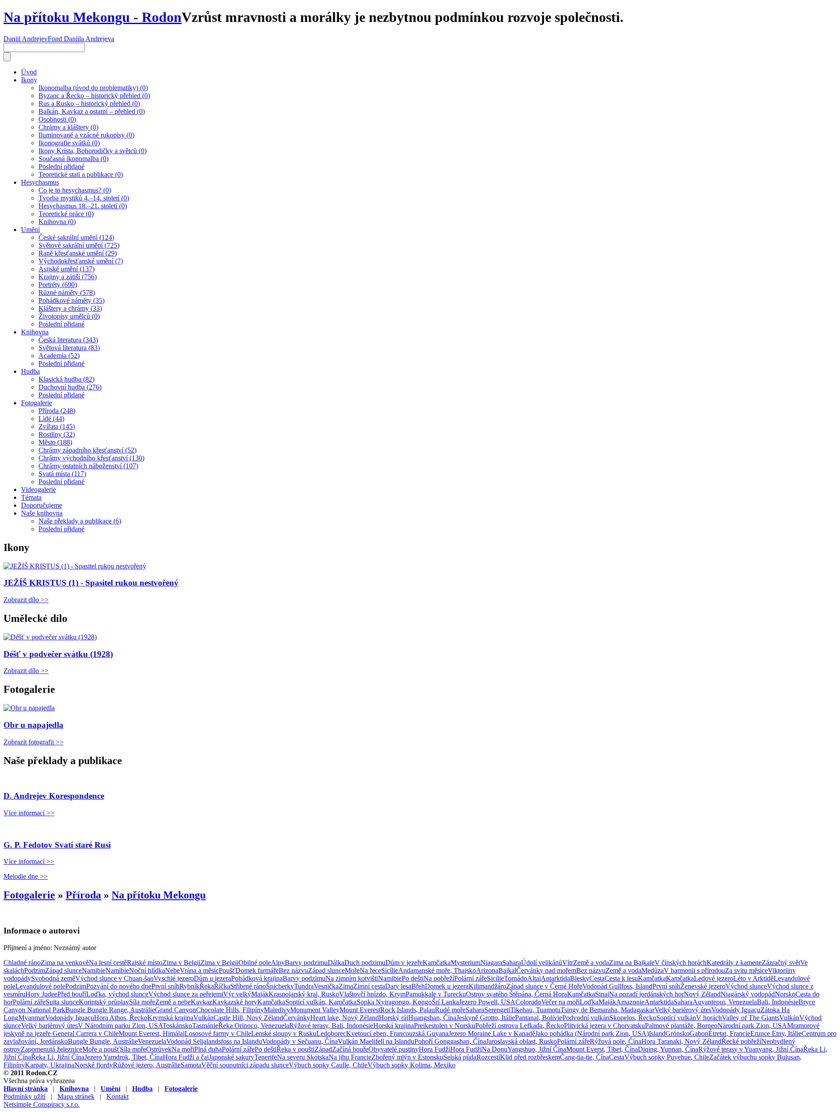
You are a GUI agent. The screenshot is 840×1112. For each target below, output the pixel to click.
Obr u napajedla (33, 725)
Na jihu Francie (350, 1057)
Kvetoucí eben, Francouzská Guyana (397, 1033)
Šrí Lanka (445, 1002)
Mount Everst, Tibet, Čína (602, 1049)
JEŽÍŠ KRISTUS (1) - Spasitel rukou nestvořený (91, 582)
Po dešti (413, 978)
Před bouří (71, 994)
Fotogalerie (36, 403)
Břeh (418, 986)
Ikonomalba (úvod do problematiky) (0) (93, 87)
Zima (346, 986)
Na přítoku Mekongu (159, 895)
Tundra (304, 986)
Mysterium (465, 962)
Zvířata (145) (56, 426)
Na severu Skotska (303, 1057)
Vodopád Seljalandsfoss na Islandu (214, 1041)
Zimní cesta (369, 986)
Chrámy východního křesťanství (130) (91, 458)
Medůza (652, 970)
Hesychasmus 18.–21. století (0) (82, 206)
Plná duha (208, 1049)
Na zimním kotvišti (352, 978)
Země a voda (591, 962)
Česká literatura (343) (68, 340)
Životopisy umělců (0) (69, 316)
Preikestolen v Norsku (444, 1025)
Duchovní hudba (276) (70, 387)
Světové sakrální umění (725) (78, 245)
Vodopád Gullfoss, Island (617, 986)
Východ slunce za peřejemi (185, 994)
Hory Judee (41, 994)
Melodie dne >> (26, 876)
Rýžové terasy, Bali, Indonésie (331, 1025)
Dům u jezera (212, 978)
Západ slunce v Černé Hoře (544, 986)
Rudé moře (450, 1010)
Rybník (189, 986)
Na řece (370, 970)
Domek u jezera (447, 986)
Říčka (222, 986)
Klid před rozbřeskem (530, 1057)
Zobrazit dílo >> (26, 599)
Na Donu (495, 1049)
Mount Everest (360, 1010)
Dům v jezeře (404, 962)
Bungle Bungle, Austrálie (103, 1041)
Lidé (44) (51, 418)
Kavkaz (201, 1002)
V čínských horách (680, 962)
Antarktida (555, 978)
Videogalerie (38, 489)
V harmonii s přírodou (694, 970)
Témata (31, 497)
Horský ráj (393, 1017)
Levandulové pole (40, 986)
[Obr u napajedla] (29, 708)
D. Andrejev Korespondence (54, 795)
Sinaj (602, 994)
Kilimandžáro (487, 986)
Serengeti (497, 1010)
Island (657, 1033)
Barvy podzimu (306, 962)
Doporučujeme (41, 505)
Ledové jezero (713, 978)
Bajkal (507, 970)
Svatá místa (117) (62, 473)
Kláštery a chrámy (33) (70, 308)
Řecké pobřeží (741, 1041)
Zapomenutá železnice (51, 1049)
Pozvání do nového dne (118, 986)
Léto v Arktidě (753, 978)
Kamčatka (437, 962)
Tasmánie (205, 1025)
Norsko (785, 994)
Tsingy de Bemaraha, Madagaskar (607, 1010)
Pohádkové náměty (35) (71, 300)
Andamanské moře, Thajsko (437, 970)
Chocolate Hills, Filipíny (230, 1010)
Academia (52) (59, 355)
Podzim (34, 970)
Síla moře (142, 1002)
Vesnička (326, 986)
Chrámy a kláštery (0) (68, 127)
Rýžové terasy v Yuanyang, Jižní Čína (750, 1049)
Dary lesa (398, 986)
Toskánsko (177, 1025)
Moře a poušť (101, 1049)
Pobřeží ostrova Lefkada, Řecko (519, 1025)
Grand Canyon (175, 1010)
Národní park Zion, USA (752, 1025)
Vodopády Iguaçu (735, 1010)
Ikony (29, 80)
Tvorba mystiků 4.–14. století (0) (83, 198)
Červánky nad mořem (546, 970)
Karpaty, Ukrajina (49, 1065)
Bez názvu (293, 970)
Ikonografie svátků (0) (69, 143)
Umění (30, 229)
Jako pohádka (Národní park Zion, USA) (592, 1033)
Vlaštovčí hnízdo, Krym (372, 994)
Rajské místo (144, 962)
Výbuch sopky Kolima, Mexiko (411, 1065)
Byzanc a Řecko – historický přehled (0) (94, 95)
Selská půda (459, 1057)
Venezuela (152, 1041)
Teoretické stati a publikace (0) (80, 174)
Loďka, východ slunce (117, 994)
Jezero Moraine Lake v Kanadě (491, 1033)
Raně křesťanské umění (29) (77, 253)
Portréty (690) (57, 284)
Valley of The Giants (750, 1017)
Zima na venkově (65, 962)
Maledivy (277, 1010)
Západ (323, 1049)
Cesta (597, 978)
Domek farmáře (257, 970)
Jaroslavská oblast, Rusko (521, 1041)
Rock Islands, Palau (407, 1010)
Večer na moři (560, 1002)
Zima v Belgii (181, 962)
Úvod (29, 72)
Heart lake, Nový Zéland (344, 1017)
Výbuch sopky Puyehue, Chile (666, 1057)
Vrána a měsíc (199, 970)
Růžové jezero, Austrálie (147, 1065)
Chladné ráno (22, 962)
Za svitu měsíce (746, 970)
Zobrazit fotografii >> (33, 742)
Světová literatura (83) (69, 347)
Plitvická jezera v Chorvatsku (604, 1025)
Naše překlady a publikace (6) (79, 521)
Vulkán (203, 1017)
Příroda (83, 895)
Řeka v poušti (295, 1049)
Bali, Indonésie (777, 1002)
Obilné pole (254, 962)
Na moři (183, 1049)
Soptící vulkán (676, 1017)
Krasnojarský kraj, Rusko (304, 994)
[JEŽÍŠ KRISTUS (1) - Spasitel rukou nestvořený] (75, 566)
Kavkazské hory (234, 1002)
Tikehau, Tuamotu (535, 1010)
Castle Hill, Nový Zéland (248, 1017)
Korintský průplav (104, 1002)
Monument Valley (315, 1010)
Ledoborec (331, 1033)
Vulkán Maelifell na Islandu (376, 1041)
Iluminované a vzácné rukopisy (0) (86, 135)
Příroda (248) (56, 410)
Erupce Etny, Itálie (776, 1033)
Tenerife (265, 1057)
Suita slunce (62, 1002)
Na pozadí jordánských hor (646, 994)
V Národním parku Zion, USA (120, 1025)
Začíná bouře (350, 1049)
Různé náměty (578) (66, 292)
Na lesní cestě (108, 962)
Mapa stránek (75, 1096)
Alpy (278, 962)
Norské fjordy (93, 1065)
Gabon (699, 1033)
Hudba (30, 371)
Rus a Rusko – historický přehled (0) (89, 103)
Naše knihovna (42, 513)
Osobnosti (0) (57, 119)
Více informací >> (29, 813)
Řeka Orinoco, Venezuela (253, 1025)
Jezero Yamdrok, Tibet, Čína (123, 1057)
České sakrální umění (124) (76, 237)
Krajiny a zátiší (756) (67, 277)
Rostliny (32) (56, 434)
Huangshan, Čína (432, 1017)
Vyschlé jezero (174, 978)
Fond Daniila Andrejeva (81, 38)
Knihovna (35, 332)
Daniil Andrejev (26, 38)
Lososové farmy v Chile (218, 1033)
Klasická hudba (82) (66, 379)
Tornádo (515, 978)
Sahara (511, 962)
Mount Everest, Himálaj (152, 1033)
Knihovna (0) (57, 221)
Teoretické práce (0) (66, 213)
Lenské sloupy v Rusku (283, 1033)
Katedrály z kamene (734, 962)
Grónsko (677, 1033)
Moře (352, 970)
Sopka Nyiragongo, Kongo (394, 1002)
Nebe (172, 970)
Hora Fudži (434, 1049)
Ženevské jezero (702, 986)
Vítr (567, 962)
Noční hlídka (147, 970)
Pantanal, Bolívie (538, 1017)
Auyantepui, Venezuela (725, 1002)
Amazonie (630, 1002)
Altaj (534, 978)
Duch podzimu (364, 962)
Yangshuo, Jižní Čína (537, 1049)
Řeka (207, 986)
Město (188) (55, 442)
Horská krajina (393, 1025)
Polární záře (470, 978)
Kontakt (117, 1096)
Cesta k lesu (621, 978)
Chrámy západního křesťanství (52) (87, 450)
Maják (260, 994)
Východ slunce (746, 986)
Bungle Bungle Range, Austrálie (110, 1010)
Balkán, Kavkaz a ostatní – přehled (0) (91, 111)
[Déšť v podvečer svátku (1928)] (50, 637)
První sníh (165, 986)
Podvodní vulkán (585, 1017)
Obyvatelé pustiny (393, 1049)
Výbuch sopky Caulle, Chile (328, 1065)
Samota (191, 1065)
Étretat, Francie (729, 1033)
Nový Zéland (702, 994)
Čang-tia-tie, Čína (584, 1057)
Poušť (227, 970)
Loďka (589, 1002)
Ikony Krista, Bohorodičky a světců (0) (92, 150)
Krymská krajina (170, 1017)
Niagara (491, 962)
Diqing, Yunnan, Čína (668, 1049)
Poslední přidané (61, 166)
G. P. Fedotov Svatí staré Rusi (57, 844)
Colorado (528, 1002)
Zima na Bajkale (631, 962)
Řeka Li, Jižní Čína (57, 1057)
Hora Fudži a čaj (186, 1057)
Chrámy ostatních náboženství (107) (88, 466)
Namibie (93, 970)
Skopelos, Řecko (632, 1017)
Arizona (487, 970)
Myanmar (31, 1017)
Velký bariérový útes (682, 1010)
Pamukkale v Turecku (436, 994)
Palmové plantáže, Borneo (681, 1025)
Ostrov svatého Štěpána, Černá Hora (516, 994)
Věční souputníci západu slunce (245, 1065)
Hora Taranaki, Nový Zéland (681, 1041)
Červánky (296, 1017)
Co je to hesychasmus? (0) (74, 190)
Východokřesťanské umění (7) (80, 261)
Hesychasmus (40, 182)
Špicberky (280, 986)
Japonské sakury (231, 1057)
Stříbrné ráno (248, 986)
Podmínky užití (25, 1096)
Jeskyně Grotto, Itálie (485, 1017)
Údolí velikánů (541, 962)
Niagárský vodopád (748, 994)
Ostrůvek (159, 1049)
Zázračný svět (781, 962)
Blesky (579, 978)
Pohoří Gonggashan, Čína (450, 1041)
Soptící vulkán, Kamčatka (321, 1002)
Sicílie (389, 970)
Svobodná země (53, 978)
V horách (709, 1017)
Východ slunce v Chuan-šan (114, 978)
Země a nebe (173, 1002)
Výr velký (237, 994)
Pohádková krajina (257, 978)
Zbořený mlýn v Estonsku (407, 1057)
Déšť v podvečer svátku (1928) (58, 654)
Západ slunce (63, 970)
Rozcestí (488, 1057)
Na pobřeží (439, 978)
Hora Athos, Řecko (120, 1017)
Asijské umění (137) (66, 269)
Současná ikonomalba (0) (73, 158)
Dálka (336, 962)
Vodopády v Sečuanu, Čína (300, 1041)
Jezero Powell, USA (487, 1002)
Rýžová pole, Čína (615, 1041)
